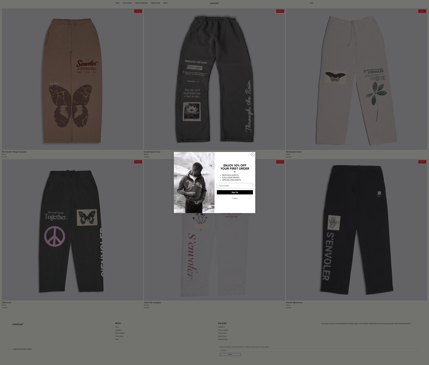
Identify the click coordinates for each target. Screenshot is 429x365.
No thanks (235, 198)
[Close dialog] (252, 154)
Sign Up (235, 192)
